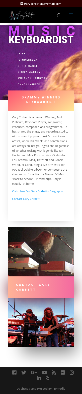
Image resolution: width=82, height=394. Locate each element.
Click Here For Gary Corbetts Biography (37, 191)
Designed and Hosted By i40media (41, 388)
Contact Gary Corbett (26, 199)
